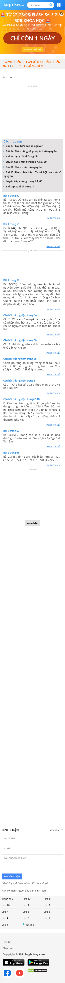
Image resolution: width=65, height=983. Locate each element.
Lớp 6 (26, 911)
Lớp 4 (5, 918)
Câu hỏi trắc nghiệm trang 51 (20, 380)
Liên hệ (7, 942)
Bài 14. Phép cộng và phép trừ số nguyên (31, 151)
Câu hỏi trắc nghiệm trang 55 (20, 358)
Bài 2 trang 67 (11, 430)
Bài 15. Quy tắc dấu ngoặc (21, 156)
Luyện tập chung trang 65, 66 (23, 181)
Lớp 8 (47, 905)
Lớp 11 (48, 898)
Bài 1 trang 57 (11, 280)
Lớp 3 (26, 918)
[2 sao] (21, 77)
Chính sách (9, 948)
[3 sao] (25, 77)
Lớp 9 (26, 905)
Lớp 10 (6, 905)
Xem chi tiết (53, 217)
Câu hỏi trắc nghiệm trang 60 (20, 340)
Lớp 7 (5, 911)
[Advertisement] (32, 113)
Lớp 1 (5, 924)
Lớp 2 (47, 918)
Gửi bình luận (12, 876)
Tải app (30, 924)
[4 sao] (29, 77)
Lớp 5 (47, 911)
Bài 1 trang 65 (11, 224)
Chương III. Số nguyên (27, 66)
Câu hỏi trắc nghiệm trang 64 (20, 315)
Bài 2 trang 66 (11, 452)
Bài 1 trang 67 (11, 195)
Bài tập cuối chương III (19, 186)
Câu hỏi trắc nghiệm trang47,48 (21, 399)
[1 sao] (17, 77)
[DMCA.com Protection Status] (37, 973)
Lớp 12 (27, 898)
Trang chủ (7, 898)
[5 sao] (33, 77)
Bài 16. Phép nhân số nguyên (23, 167)
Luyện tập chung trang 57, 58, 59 (26, 161)
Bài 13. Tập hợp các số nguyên (24, 145)
